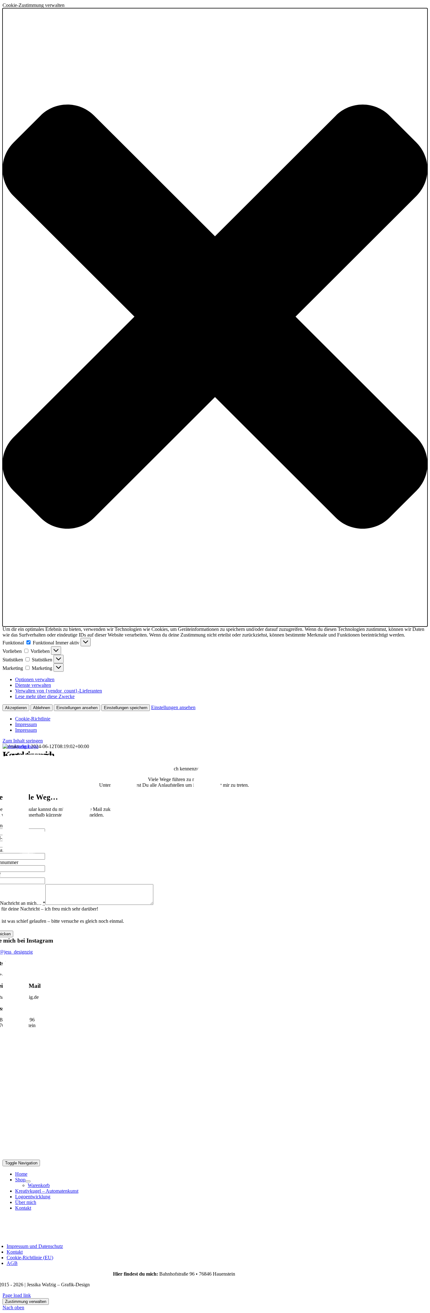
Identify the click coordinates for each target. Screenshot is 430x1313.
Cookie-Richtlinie (32, 718)
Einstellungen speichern (125, 707)
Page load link (17, 1295)
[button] (215, 317)
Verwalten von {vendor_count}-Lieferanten (58, 690)
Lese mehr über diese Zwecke (45, 696)
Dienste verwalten (33, 685)
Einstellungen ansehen (77, 707)
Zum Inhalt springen (23, 740)
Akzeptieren (16, 707)
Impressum (26, 724)
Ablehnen (41, 707)
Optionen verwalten (34, 679)
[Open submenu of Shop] (28, 1181)
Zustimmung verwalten (25, 1301)
